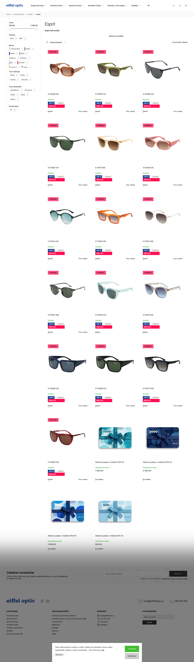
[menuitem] (38, 5)
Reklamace (56, 625)
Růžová (25, 58)
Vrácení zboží (57, 622)
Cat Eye (14, 99)
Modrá (14, 53)
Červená (23, 62)
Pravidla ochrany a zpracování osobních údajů (69, 619)
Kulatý (13, 75)
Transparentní (16, 49)
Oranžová (15, 67)
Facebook (42, 601)
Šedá (24, 53)
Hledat (149, 622)
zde (102, 650)
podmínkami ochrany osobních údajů (174, 578)
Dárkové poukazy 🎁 (14, 634)
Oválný (24, 75)
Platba (54, 634)
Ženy (13, 38)
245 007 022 (181, 601)
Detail (50, 111)
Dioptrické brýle (13, 616)
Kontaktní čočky (12, 625)
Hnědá (29, 49)
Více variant (82, 111)
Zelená (27, 67)
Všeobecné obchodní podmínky (64, 616)
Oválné (14, 95)
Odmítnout (132, 656)
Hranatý (14, 80)
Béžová (14, 58)
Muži (22, 38)
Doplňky (10, 631)
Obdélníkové (16, 90)
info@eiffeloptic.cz (154, 601)
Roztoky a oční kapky (15, 628)
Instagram (47, 601)
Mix (13, 62)
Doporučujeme (56, 42)
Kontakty (55, 628)
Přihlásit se (178, 574)
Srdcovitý (25, 80)
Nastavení (59, 654)
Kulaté (24, 95)
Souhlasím (132, 649)
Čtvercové (29, 90)
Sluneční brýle (12, 619)
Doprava (55, 631)
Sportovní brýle (12, 622)
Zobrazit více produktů (116, 36)
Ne (12, 110)
